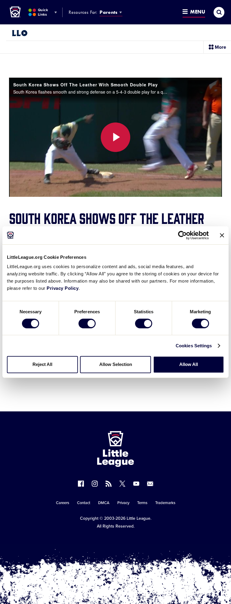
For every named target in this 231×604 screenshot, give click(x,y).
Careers (62, 502)
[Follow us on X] (122, 484)
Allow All (188, 364)
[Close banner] (222, 235)
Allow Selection (115, 364)
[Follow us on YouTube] (136, 484)
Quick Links (43, 12)
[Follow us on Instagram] (95, 484)
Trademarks (165, 502)
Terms (142, 502)
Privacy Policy (63, 288)
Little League (138, 518)
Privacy (123, 502)
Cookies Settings (194, 345)
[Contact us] (150, 484)
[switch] (87, 323)
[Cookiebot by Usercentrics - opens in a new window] (182, 235)
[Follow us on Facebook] (81, 484)
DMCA (103, 502)
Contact (83, 502)
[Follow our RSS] (109, 484)
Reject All (42, 364)
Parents (108, 12)
